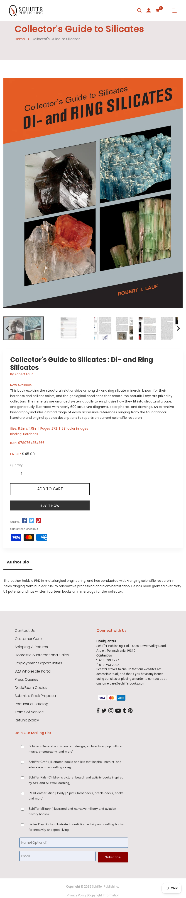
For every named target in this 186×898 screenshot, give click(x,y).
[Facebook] (98, 711)
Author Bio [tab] (18, 562)
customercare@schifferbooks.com (120, 683)
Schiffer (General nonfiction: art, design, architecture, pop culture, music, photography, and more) (75, 748)
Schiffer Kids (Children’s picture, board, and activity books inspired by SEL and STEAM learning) (76, 780)
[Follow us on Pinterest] (38, 520)
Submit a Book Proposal (35, 696)
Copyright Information (104, 895)
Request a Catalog (31, 704)
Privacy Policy (76, 895)
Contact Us (25, 630)
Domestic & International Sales (42, 655)
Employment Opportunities (38, 663)
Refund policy (27, 720)
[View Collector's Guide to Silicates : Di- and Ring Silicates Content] (68, 328)
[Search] (139, 10)
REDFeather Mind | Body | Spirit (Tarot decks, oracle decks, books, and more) (76, 795)
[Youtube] (118, 711)
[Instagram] (110, 711)
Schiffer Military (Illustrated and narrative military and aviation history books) (72, 811)
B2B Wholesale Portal (33, 671)
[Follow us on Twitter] (31, 520)
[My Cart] (157, 10)
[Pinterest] (130, 711)
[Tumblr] (124, 711)
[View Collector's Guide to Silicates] (113, 328)
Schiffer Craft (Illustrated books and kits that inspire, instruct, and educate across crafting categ (75, 764)
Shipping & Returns (31, 647)
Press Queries (26, 679)
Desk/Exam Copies (31, 688)
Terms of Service (29, 712)
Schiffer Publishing (105, 886)
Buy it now (49, 505)
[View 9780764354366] (23, 328)
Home (20, 38)
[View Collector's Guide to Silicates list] (158, 328)
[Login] (148, 10)
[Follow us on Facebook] (24, 520)
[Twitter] (104, 711)
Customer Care (28, 639)
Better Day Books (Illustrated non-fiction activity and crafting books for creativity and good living (76, 826)
